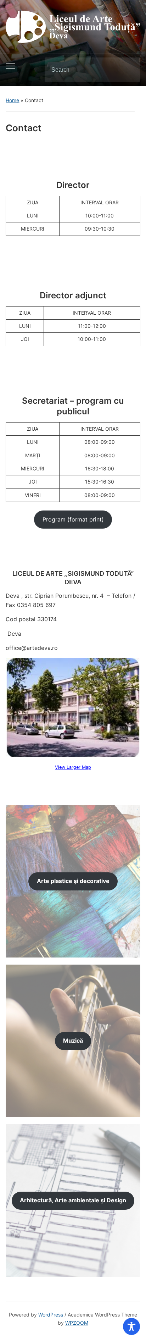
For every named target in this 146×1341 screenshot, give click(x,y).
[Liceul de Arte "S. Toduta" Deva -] (73, 26)
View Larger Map (73, 767)
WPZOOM (76, 1323)
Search (129, 70)
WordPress (50, 1315)
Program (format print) (73, 519)
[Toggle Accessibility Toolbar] (131, 1326)
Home (12, 100)
